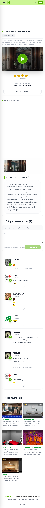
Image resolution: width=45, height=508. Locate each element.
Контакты (22, 504)
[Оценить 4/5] (26, 75)
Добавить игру (11, 499)
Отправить (32, 247)
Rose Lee (16, 332)
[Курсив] (9, 227)
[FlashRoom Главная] (8, 2)
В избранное (24, 91)
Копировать (29, 268)
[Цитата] (18, 227)
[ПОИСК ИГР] (35, 2)
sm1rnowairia (18, 294)
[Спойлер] (22, 227)
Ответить (18, 268)
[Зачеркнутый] (13, 227)
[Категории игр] (4, 2)
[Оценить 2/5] (18, 75)
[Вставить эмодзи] (28, 227)
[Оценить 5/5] (30, 75)
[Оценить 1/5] (15, 75)
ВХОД (40, 2)
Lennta (16, 275)
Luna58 (15, 316)
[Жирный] (5, 227)
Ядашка (16, 259)
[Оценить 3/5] (22, 75)
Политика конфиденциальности (28, 499)
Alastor (27, 85)
